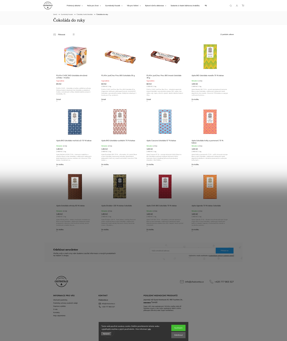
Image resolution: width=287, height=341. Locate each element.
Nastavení (106, 334)
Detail (58, 99)
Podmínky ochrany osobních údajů (65, 303)
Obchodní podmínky (60, 300)
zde (149, 329)
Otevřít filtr (59, 34)
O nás (55, 309)
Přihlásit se (224, 250)
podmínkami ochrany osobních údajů (221, 255)
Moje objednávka (59, 316)
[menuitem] (75, 5)
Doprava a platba (59, 306)
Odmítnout (178, 335)
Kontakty (56, 312)
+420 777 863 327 (224, 281)
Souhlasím (178, 328)
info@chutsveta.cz (194, 281)
